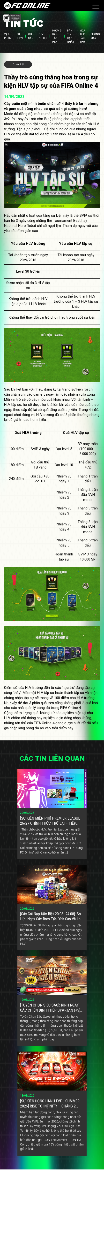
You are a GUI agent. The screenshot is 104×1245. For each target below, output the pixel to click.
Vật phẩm (7, 36)
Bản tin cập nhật (70, 36)
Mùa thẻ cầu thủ (82, 36)
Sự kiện (20, 36)
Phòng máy (95, 36)
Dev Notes (43, 36)
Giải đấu (30, 36)
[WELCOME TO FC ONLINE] (27, 5)
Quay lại (18, 64)
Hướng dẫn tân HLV (56, 36)
